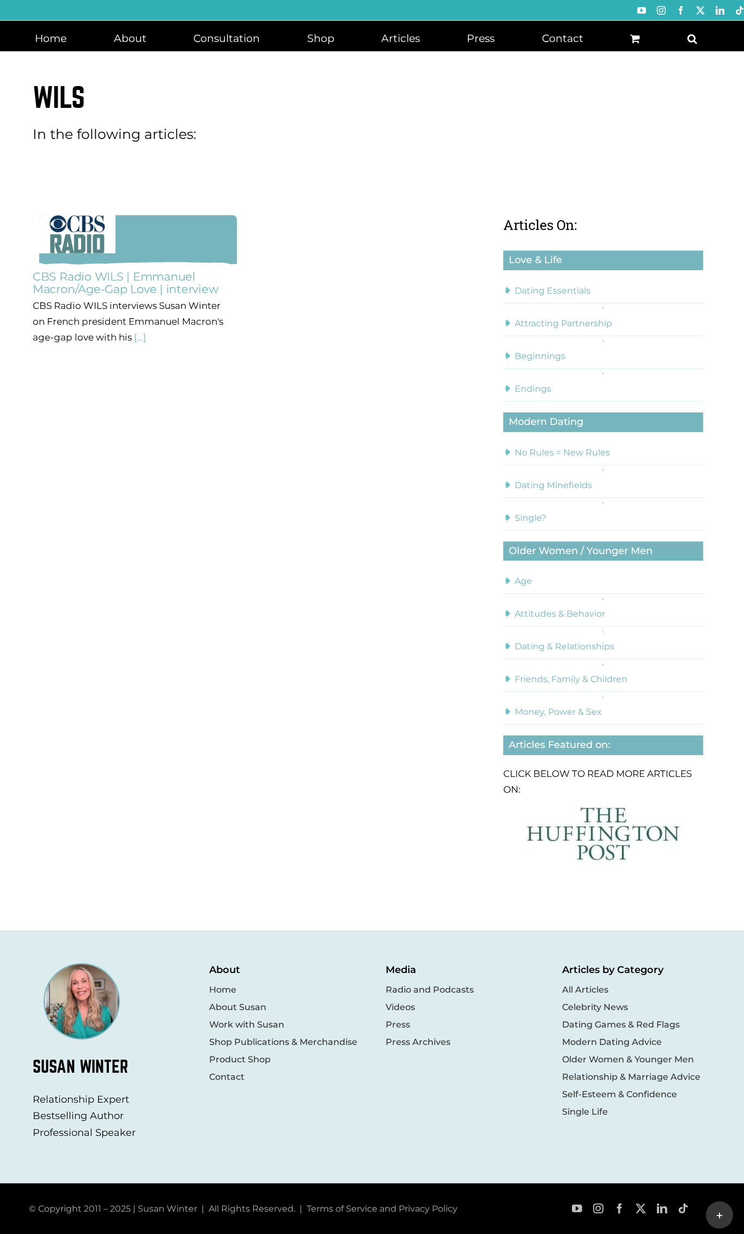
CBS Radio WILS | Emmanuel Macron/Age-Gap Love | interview (125, 283)
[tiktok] (683, 1208)
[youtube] (577, 1208)
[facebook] (619, 1208)
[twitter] (641, 1208)
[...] (139, 337)
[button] (692, 37)
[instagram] (598, 1208)
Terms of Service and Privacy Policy (382, 1208)
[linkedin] (662, 1208)
